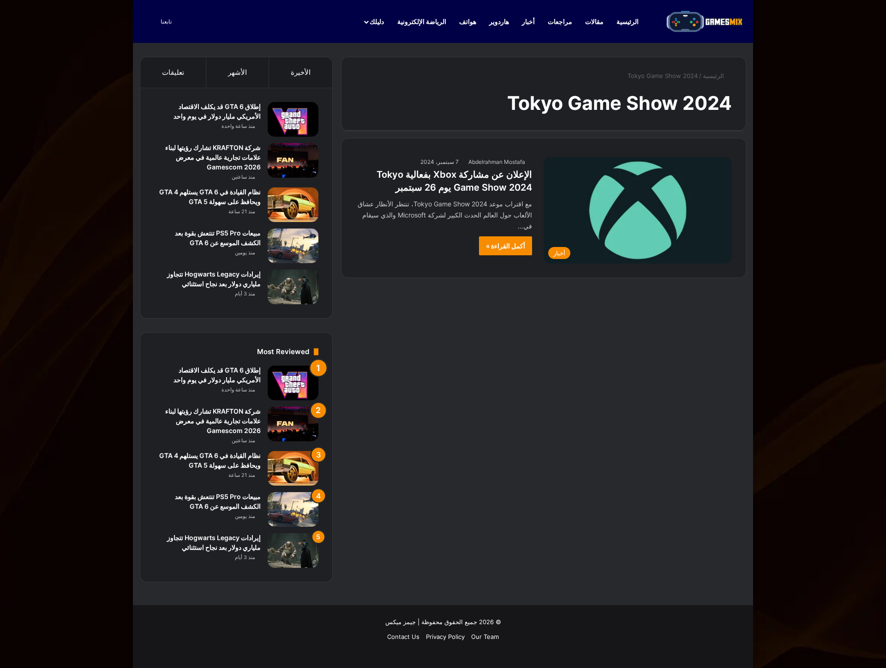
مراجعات (560, 21)
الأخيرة (301, 72)
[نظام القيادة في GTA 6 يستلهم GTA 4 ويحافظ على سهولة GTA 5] (293, 204)
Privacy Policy (445, 636)
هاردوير (499, 21)
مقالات (594, 21)
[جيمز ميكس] (704, 21)
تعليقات (173, 72)
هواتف (467, 21)
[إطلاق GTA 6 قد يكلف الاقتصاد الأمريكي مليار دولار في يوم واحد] (293, 119)
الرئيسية (628, 21)
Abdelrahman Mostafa (496, 161)
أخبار (528, 21)
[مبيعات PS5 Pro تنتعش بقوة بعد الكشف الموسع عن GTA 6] (293, 246)
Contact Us (403, 636)
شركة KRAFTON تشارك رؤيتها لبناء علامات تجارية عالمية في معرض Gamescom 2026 (213, 157)
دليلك (377, 21)
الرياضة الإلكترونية (421, 21)
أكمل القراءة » (505, 246)
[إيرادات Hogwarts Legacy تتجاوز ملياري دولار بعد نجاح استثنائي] (293, 287)
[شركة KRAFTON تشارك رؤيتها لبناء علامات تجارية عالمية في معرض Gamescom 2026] (293, 160)
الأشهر (237, 72)
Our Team (485, 636)
